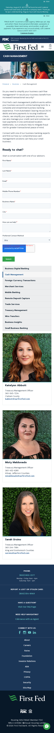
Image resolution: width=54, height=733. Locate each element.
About (27, 640)
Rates (27, 650)
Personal (6, 84)
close (47, 2)
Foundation (27, 656)
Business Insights (13, 322)
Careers (27, 645)
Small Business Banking (16, 328)
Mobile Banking (12, 292)
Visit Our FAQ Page (27, 607)
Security (27, 682)
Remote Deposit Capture (17, 298)
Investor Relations (27, 661)
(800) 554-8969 (27, 593)
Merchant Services (14, 286)
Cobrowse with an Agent (27, 619)
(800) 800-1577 (27, 575)
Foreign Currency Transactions (20, 280)
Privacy (27, 672)
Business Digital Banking (17, 268)
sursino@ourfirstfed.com (17, 553)
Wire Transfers (12, 316)
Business (15, 84)
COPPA (27, 677)
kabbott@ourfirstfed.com (17, 399)
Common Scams (27, 33)
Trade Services (12, 304)
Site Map (27, 688)
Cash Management (14, 274)
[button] (46, 726)
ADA (27, 666)
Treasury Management (16, 310)
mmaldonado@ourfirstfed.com (19, 476)
